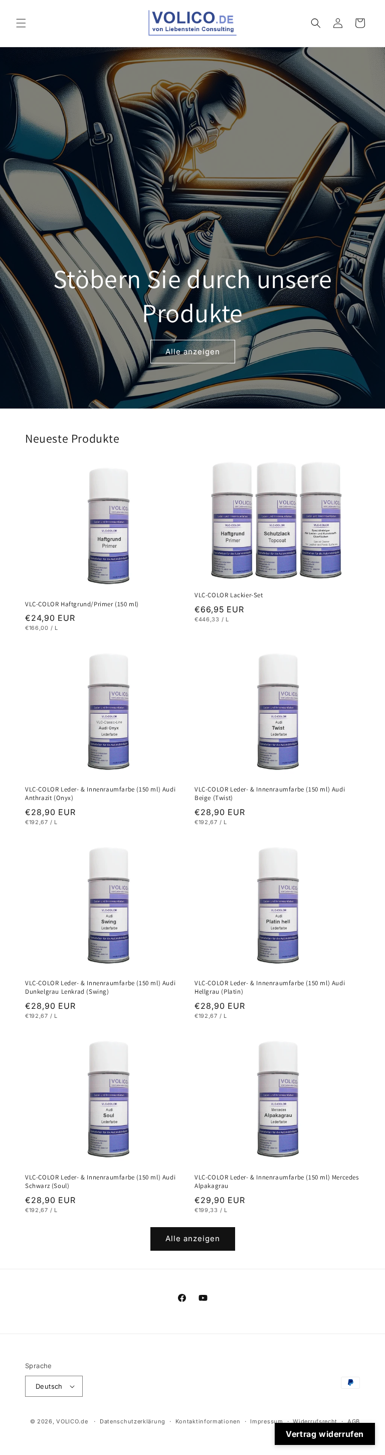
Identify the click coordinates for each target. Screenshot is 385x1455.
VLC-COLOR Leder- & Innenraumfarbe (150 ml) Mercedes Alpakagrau (277, 1181)
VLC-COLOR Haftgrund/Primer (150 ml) (82, 604)
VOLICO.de (72, 1421)
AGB (353, 1421)
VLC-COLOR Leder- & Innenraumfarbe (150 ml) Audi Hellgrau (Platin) (270, 987)
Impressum (266, 1421)
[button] (21, 23)
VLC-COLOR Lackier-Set (229, 595)
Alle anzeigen (192, 351)
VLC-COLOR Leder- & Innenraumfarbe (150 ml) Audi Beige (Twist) (270, 793)
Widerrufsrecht (315, 1421)
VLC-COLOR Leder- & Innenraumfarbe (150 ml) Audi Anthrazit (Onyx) (100, 793)
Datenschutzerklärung (132, 1421)
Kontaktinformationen (208, 1421)
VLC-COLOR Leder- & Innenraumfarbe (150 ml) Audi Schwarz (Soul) (100, 1181)
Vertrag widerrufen (325, 1434)
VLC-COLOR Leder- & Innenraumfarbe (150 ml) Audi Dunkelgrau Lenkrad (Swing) (100, 987)
